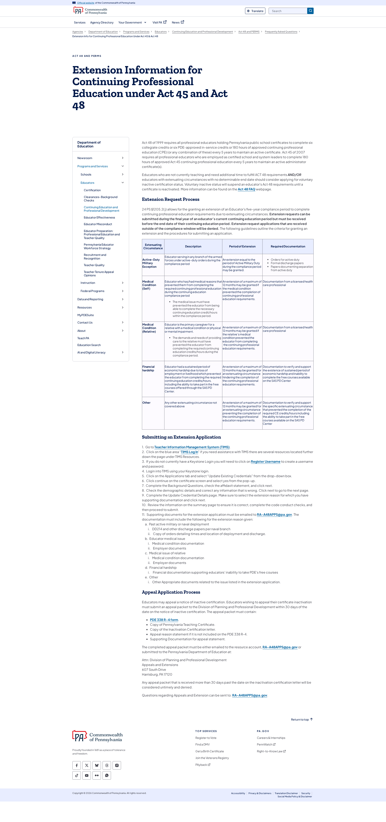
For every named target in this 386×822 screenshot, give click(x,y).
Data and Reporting (90, 299)
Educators (87, 182)
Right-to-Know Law (269, 751)
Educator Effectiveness (99, 217)
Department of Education (89, 144)
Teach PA (83, 338)
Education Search (89, 345)
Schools (86, 174)
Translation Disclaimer (286, 793)
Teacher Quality (94, 265)
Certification (92, 190)
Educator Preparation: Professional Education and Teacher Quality (102, 234)
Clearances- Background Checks (100, 198)
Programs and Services (92, 166)
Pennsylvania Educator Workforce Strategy (99, 246)
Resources (84, 307)
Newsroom (84, 158)
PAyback (201, 764)
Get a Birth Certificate (209, 751)
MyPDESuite (85, 315)
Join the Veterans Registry (212, 758)
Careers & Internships (271, 737)
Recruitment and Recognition (95, 256)
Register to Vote (206, 737)
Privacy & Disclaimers (259, 793)
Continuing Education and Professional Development (101, 208)
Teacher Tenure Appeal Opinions (99, 273)
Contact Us (84, 322)
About (81, 330)
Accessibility (238, 793)
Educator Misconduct (98, 224)
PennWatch (264, 744)
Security (305, 793)
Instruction (88, 282)
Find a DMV (202, 744)
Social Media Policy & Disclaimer (295, 796)
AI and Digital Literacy (91, 352)
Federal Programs (92, 291)
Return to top (300, 719)
